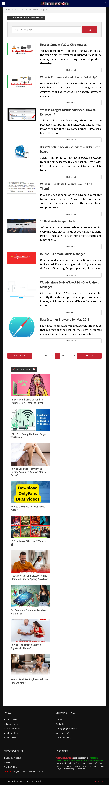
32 (75, 355)
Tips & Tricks (12, 724)
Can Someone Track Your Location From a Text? (28, 612)
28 (52, 355)
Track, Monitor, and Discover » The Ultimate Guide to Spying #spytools (29, 577)
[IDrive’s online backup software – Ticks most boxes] (21, 151)
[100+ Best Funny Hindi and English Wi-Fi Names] (30, 420)
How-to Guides (13, 728)
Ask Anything (12, 733)
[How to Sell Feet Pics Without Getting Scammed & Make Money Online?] (30, 454)
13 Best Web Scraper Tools (57, 221)
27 (46, 355)
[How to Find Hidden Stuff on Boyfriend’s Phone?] (30, 630)
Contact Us (9, 771)
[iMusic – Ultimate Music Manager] (21, 257)
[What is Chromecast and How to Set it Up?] (21, 81)
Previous (20, 355)
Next (88, 355)
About (61, 719)
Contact (62, 724)
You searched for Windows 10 (26, 10)
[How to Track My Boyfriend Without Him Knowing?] (30, 665)
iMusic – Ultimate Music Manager (62, 254)
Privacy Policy (65, 733)
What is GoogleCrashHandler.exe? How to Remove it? (68, 112)
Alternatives (11, 719)
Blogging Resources (67, 728)
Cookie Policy (64, 738)
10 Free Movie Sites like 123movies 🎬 (29, 543)
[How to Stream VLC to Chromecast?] (21, 48)
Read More (71, 70)
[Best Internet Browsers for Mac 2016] (21, 326)
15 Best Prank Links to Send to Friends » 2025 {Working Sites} (27, 401)
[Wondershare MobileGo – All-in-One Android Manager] (21, 289)
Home (9, 10)
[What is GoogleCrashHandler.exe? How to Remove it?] (21, 114)
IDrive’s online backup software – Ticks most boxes (70, 149)
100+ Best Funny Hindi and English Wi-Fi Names (29, 436)
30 (63, 355)
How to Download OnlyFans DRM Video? (28, 508)
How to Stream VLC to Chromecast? (63, 44)
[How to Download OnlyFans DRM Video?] (30, 492)
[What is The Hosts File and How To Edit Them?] (21, 188)
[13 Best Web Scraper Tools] (21, 225)
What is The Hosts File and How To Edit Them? (66, 186)
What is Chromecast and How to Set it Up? (68, 77)
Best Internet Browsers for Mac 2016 (64, 319)
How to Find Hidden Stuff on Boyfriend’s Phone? (26, 646)
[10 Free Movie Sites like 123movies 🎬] (30, 527)
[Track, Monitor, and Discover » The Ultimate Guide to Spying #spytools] (30, 561)
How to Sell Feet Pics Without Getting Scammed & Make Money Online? (28, 472)
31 (69, 355)
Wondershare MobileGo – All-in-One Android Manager (69, 284)
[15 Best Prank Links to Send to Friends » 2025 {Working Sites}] (30, 385)
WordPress (11, 738)
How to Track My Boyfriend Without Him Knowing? (30, 681)
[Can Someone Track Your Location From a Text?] (30, 596)
